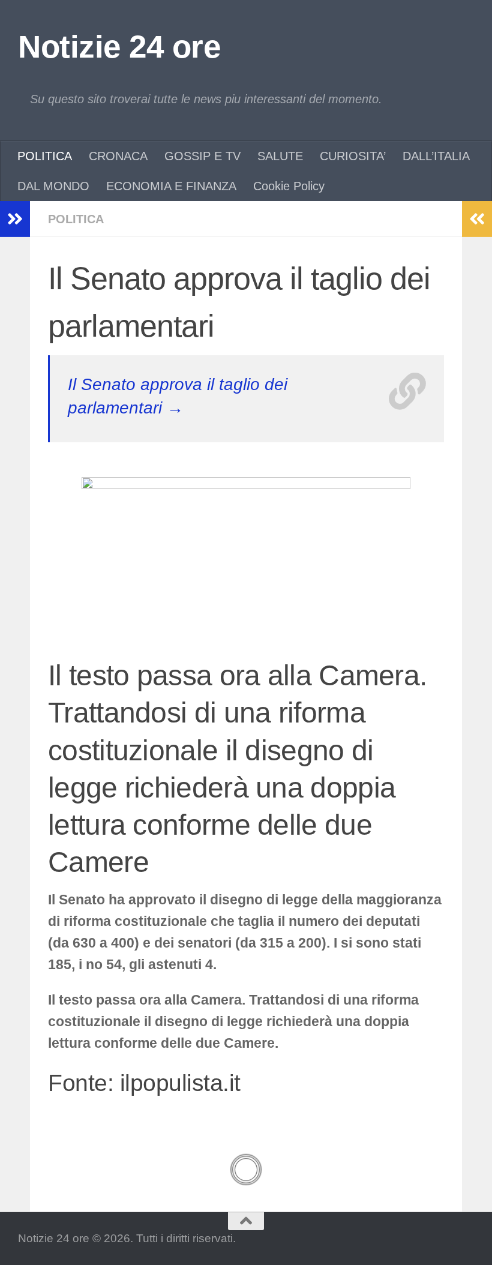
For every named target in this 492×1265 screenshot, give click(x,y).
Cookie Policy (289, 186)
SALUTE (280, 156)
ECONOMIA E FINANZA (171, 186)
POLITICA (44, 156)
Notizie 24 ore (119, 46)
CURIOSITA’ (353, 156)
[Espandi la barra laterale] (15, 219)
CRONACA (118, 156)
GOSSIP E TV (202, 156)
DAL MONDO (53, 186)
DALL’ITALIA (436, 156)
